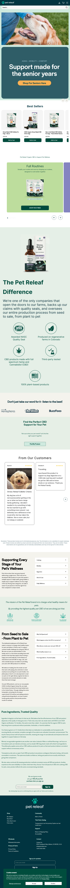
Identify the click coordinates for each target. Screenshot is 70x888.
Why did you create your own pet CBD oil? (48, 646)
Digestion (39, 572)
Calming (39, 560)
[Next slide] (60, 217)
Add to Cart (11, 140)
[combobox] (35, 7)
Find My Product (35, 444)
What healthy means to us (44, 652)
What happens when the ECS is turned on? (49, 640)
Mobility (39, 566)
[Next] (66, 100)
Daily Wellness (41, 583)
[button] (65, 499)
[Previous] (63, 100)
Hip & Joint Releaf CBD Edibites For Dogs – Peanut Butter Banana (53, 132)
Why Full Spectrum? (42, 634)
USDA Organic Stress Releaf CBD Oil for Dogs (32, 132)
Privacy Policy (45, 879)
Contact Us (39, 842)
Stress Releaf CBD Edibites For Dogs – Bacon (11, 132)
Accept (34, 883)
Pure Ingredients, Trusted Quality (46, 657)
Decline (53, 883)
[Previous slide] (54, 217)
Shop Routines (35, 208)
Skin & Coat (40, 577)
